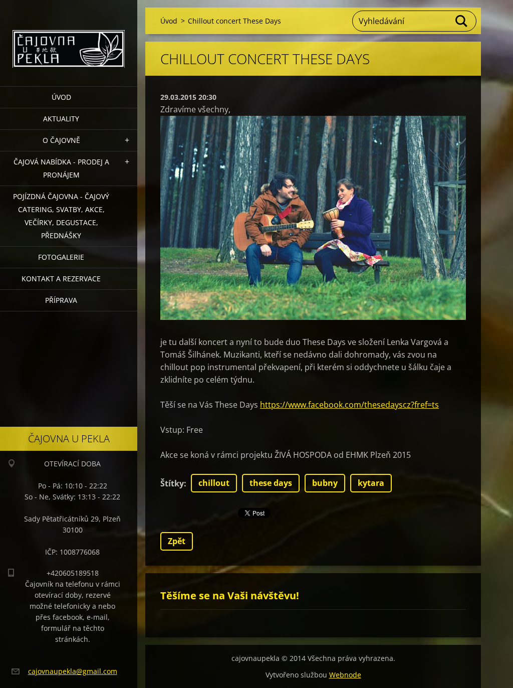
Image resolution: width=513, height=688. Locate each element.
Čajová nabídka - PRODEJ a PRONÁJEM (61, 168)
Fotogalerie (61, 257)
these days (270, 482)
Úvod (61, 97)
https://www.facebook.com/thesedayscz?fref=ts (349, 404)
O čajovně (61, 140)
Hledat (461, 21)
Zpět (176, 541)
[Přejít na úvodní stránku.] (68, 37)
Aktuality (61, 118)
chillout (213, 482)
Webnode (345, 674)
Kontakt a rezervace (61, 278)
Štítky (172, 483)
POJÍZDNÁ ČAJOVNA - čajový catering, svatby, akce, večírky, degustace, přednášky (61, 216)
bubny (325, 482)
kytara (371, 482)
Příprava (61, 300)
